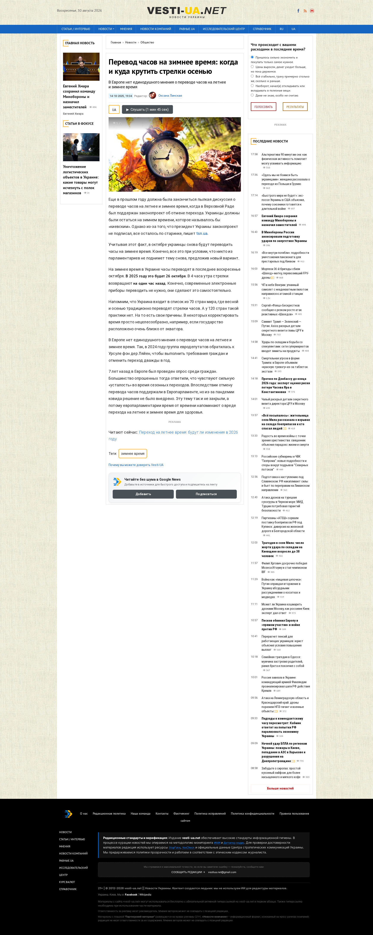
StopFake (174, 847)
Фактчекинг (181, 814)
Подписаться (206, 494)
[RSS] (305, 10)
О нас (84, 814)
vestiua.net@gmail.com (222, 872)
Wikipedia (145, 894)
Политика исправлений (210, 814)
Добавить (143, 494)
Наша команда (140, 814)
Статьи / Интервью (72, 839)
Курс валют (67, 882)
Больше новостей (280, 789)
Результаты (295, 107)
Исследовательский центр (224, 29)
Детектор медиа (234, 842)
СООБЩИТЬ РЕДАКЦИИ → (188, 872)
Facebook (131, 894)
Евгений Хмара (73, 113)
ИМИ (217, 842)
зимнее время (132, 454)
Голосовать (263, 107)
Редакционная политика (109, 814)
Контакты (162, 814)
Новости (105, 29)
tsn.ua (201, 233)
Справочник (262, 29)
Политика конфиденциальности (252, 814)
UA (293, 29)
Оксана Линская (170, 95)
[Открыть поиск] (312, 10)
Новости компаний (155, 29)
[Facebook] (298, 10)
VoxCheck (188, 847)
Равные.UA (187, 29)
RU (281, 29)
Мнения (126, 29)
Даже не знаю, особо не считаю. (277, 96)
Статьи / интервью (76, 29)
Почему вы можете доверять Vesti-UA (136, 465)
